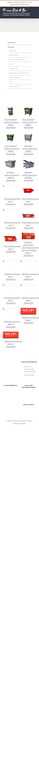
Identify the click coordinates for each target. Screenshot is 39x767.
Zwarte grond (14, 86)
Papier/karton (14, 77)
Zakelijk (11, 47)
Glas (10, 64)
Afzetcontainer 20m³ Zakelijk (13, 324)
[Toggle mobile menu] (35, 12)
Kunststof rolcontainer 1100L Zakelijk (11, 150)
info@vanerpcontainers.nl (30, 378)
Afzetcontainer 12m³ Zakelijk (13, 301)
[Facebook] (28, 409)
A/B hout (12, 50)
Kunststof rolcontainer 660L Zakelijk (29, 123)
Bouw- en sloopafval (17, 59)
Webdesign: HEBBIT (19, 423)
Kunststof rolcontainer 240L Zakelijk (11, 123)
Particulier (12, 43)
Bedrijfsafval (14, 55)
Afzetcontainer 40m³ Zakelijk (13, 344)
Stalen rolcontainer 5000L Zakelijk (29, 176)
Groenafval (13, 68)
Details (10, 111)
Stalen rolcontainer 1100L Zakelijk (29, 150)
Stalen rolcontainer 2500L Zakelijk (11, 176)
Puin (11, 82)
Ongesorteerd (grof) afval (18, 73)
